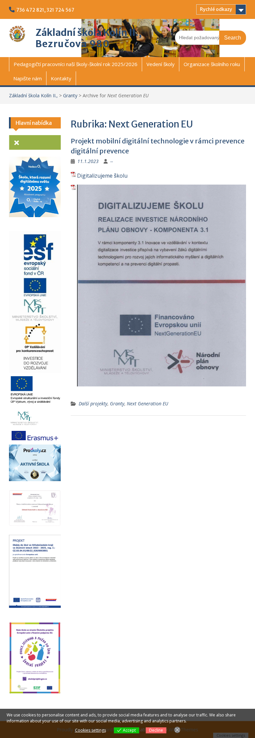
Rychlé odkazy (216, 9)
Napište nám (27, 78)
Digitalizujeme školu (102, 175)
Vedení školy (160, 64)
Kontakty (61, 78)
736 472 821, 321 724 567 (45, 10)
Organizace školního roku (212, 64)
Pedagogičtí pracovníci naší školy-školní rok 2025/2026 (75, 64)
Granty (70, 95)
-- (111, 161)
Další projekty (93, 403)
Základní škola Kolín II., (89, 33)
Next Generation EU (147, 403)
